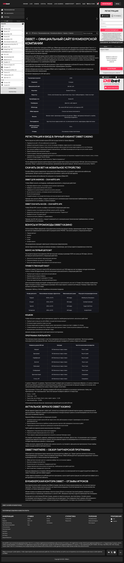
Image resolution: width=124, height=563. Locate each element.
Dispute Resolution (7, 537)
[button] (27, 18)
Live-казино (58, 4)
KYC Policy (5, 535)
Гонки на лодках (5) (9, 65)
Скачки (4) (7, 72)
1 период (65, 33)
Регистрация (106, 4)
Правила (5, 521)
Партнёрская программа (9, 525)
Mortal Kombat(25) (9, 57)
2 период (70, 33)
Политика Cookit (6, 529)
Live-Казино (49, 523)
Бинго (78, 4)
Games (36, 4)
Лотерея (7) (7, 67)
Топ (2, 26)
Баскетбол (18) (8, 34)
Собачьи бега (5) (8, 75)
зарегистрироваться (111, 30)
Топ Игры (6, 17)
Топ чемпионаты (8, 13)
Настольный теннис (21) (10, 41)
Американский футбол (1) (11, 44)
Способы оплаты (93, 518)
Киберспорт (69, 4)
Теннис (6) (7, 31)
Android (107, 77)
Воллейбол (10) (8, 39)
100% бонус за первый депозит (111, 42)
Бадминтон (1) (8, 59)
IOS (119, 77)
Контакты (5, 531)
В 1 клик (106, 16)
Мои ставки (117, 46)
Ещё (83, 4)
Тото (28, 525)
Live (31, 4)
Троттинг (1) (7, 77)
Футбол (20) (7, 29)
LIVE (7, 21)
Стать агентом (6, 527)
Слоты (43, 4)
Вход (117, 4)
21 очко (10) (7, 82)
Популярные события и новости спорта (16, 510)
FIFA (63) (6, 54)
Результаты (12, 92)
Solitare (91, 4)
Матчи (35, 33)
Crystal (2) (7, 85)
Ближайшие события (56, 33)
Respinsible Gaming (7, 523)
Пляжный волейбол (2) (10, 70)
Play (2, 80)
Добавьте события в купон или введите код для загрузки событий (111, 59)
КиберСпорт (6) (8, 49)
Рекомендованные (9, 9)
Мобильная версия (93, 521)
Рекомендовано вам (44, 33)
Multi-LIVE (29, 521)
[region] (62, 18)
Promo (49, 4)
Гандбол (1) (7, 62)
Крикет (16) (7, 47)
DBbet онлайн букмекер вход (12, 505)
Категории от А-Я (6, 52)
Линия (25, 4)
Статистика (12, 88)
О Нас (4, 518)
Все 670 (3, 24)
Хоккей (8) (7, 36)
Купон (105, 46)
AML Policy (5, 533)
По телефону (117, 16)
